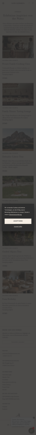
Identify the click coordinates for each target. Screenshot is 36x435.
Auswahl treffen (18, 226)
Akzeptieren (18, 221)
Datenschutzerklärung (15, 214)
